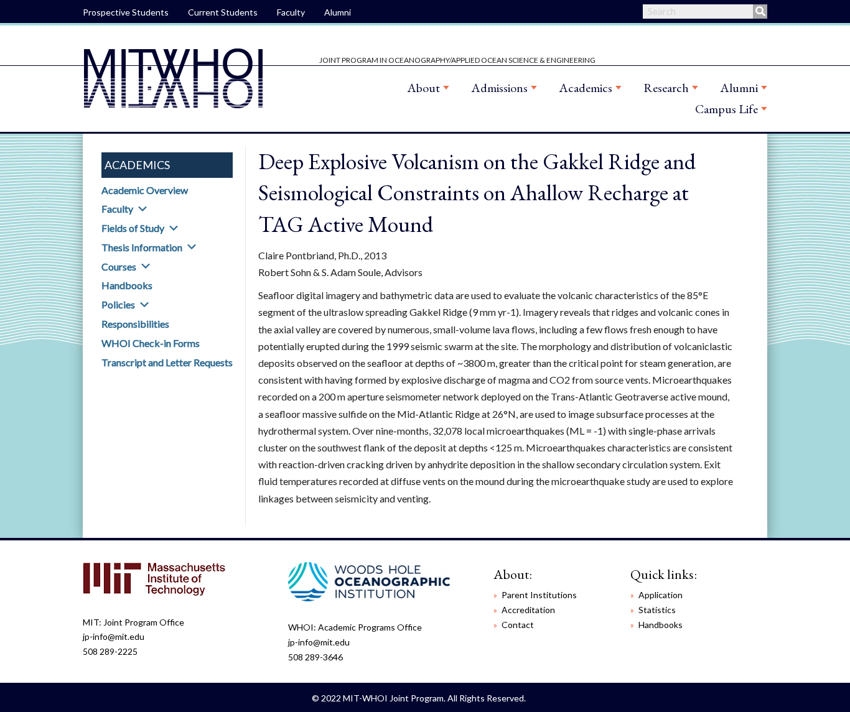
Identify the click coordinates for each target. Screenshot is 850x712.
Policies (118, 304)
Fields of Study (132, 228)
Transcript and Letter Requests (167, 362)
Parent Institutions (539, 594)
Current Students (223, 12)
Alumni (337, 12)
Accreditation (528, 609)
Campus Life (726, 109)
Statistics (657, 609)
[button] (142, 209)
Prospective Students (126, 12)
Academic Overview (144, 190)
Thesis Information (141, 247)
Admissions (499, 88)
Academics (585, 88)
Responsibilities (135, 324)
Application (660, 594)
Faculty (291, 12)
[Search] (760, 11)
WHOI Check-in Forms (150, 343)
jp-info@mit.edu (113, 636)
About (423, 88)
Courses (118, 266)
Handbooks (126, 285)
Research (666, 88)
